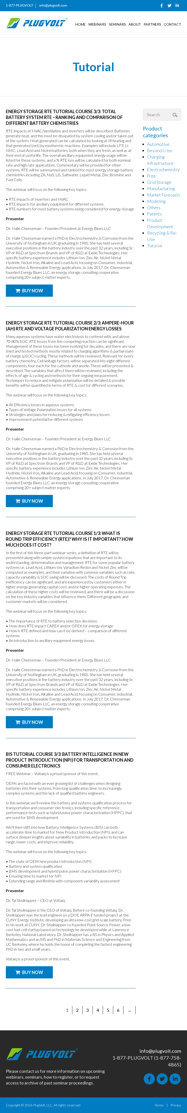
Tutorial (154, 245)
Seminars (117, 24)
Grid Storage (159, 182)
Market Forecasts (163, 194)
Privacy (175, 1105)
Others (153, 207)
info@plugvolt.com (53, 5)
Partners (152, 24)
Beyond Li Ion (159, 150)
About (135, 24)
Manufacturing (161, 188)
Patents (154, 214)
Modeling (156, 201)
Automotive (158, 144)
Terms (159, 1105)
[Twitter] (169, 6)
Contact (172, 24)
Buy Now (32, 290)
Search (175, 115)
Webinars (97, 24)
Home (80, 24)
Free (151, 175)
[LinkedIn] (177, 6)
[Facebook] (162, 6)
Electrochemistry (163, 169)
